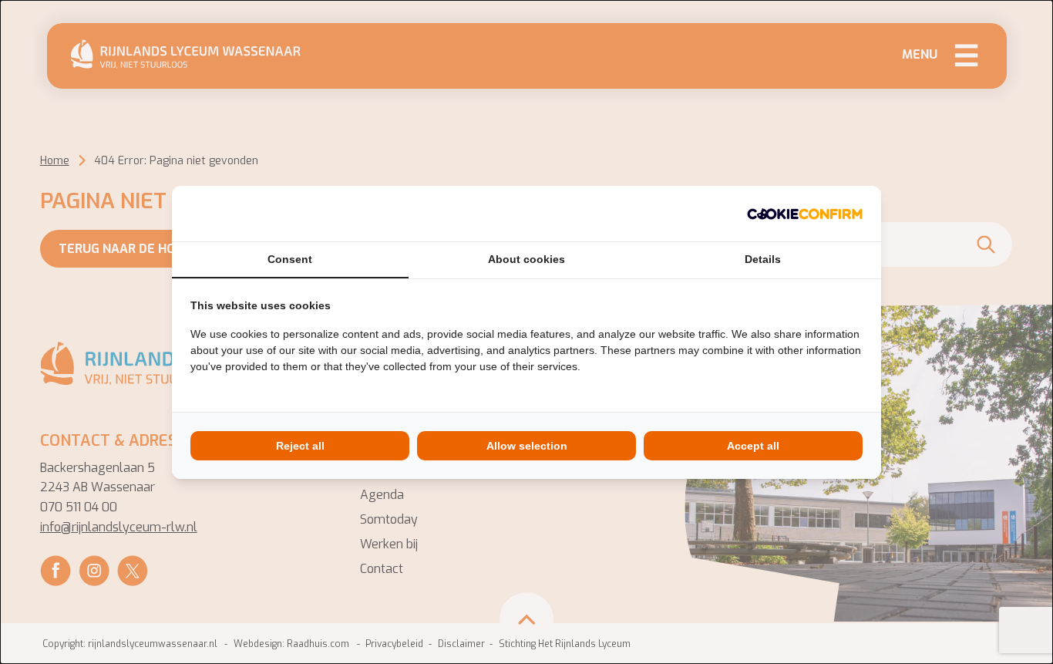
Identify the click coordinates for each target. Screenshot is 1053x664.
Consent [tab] (289, 259)
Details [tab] (763, 259)
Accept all (753, 446)
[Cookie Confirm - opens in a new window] (805, 213)
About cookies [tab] (526, 259)
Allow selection (526, 446)
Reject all (300, 446)
